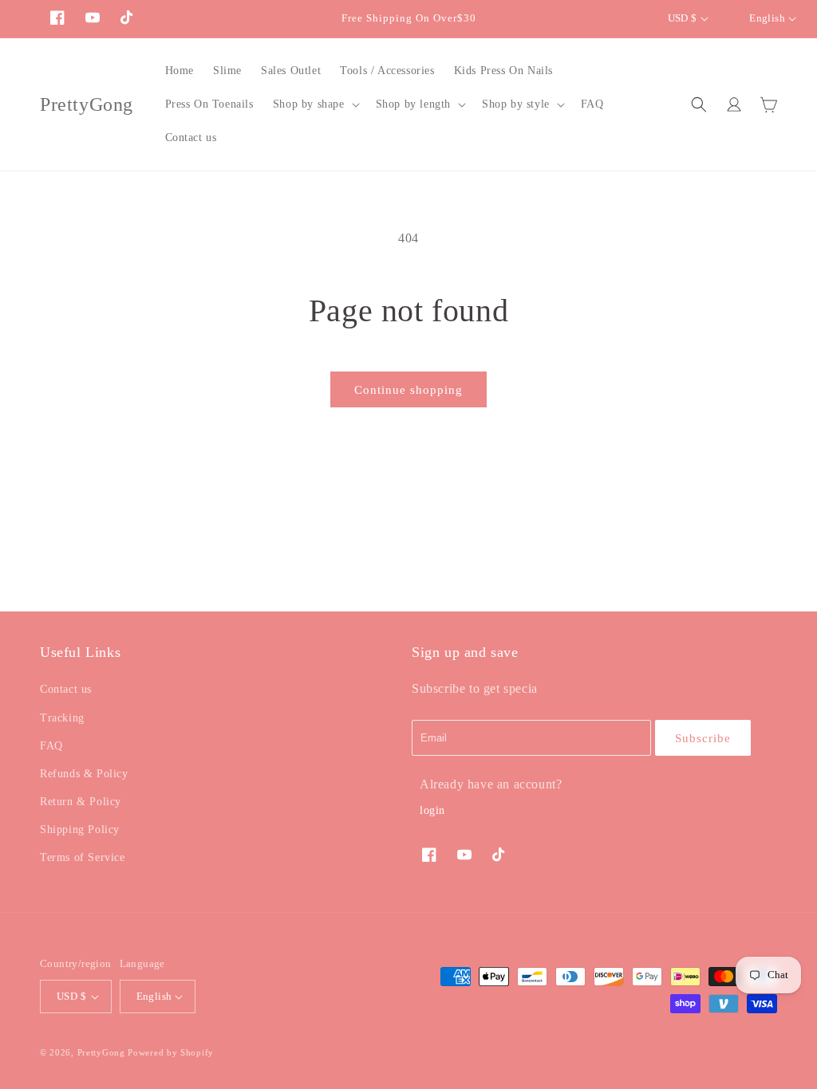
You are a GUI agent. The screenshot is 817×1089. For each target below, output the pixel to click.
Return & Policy (80, 802)
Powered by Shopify (171, 1052)
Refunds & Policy (84, 774)
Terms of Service (82, 857)
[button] (314, 104)
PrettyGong (101, 1052)
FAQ (51, 746)
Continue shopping (408, 389)
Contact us (66, 689)
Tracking (62, 718)
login (432, 810)
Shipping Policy (80, 829)
